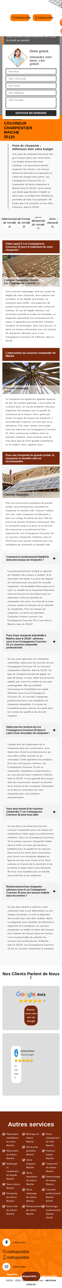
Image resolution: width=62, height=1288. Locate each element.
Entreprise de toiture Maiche (11, 1197)
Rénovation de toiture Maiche (12, 1154)
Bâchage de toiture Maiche (32, 1138)
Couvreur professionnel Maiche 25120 (53, 1195)
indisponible (22, 18)
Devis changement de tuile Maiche (52, 1140)
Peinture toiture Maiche (50, 1154)
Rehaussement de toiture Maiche (33, 1210)
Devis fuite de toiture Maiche (12, 1210)
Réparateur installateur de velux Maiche (12, 1140)
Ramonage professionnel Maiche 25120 (53, 1212)
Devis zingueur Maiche (31, 1164)
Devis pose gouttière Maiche (32, 1151)
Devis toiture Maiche (13, 1186)
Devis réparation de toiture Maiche (31, 1178)
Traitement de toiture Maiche (52, 1167)
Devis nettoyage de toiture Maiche (31, 1195)
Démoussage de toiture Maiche (53, 1180)
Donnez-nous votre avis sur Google (31, 1015)
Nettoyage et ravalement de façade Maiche (12, 1171)
